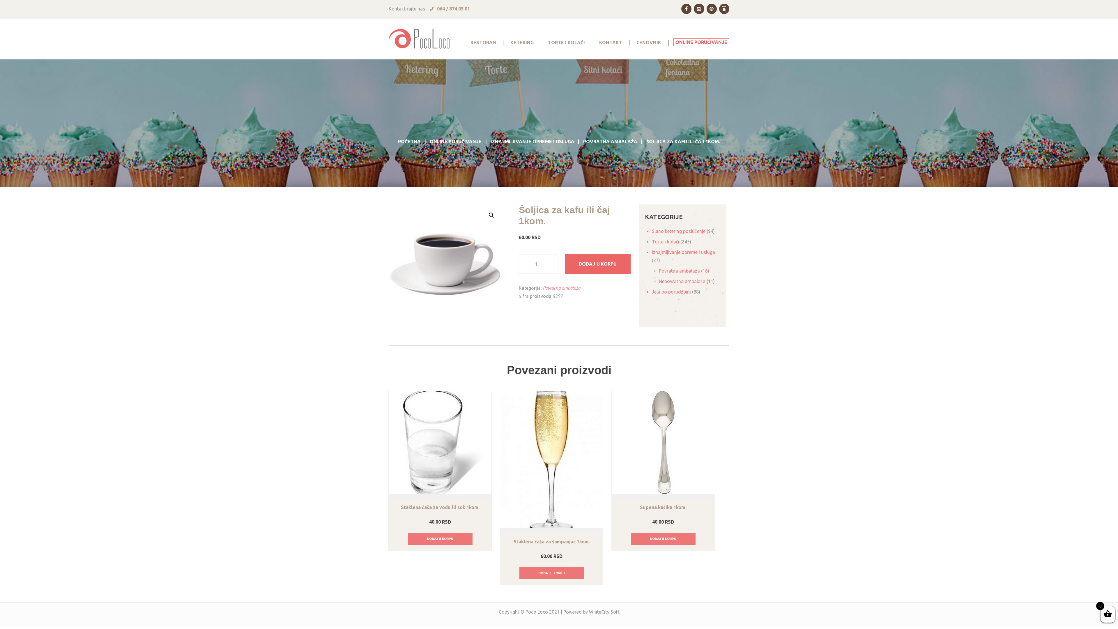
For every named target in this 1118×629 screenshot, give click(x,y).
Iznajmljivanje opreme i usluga (532, 141)
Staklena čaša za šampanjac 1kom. (552, 541)
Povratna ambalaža (610, 141)
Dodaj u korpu (598, 263)
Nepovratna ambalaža (682, 281)
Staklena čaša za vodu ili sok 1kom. (440, 507)
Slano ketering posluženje (678, 231)
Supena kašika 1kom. (663, 507)
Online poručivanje (456, 141)
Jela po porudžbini (671, 291)
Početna (409, 141)
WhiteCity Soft (604, 611)
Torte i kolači (665, 241)
